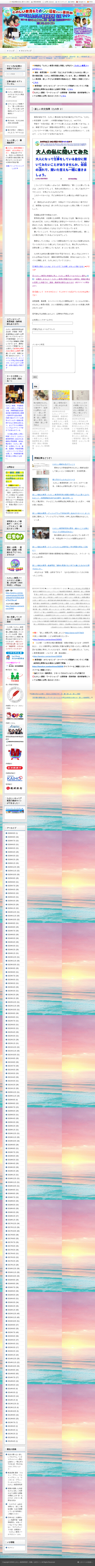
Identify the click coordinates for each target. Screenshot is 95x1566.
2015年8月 (11, 1329)
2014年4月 (11, 1389)
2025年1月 (11, 908)
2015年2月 (11, 1351)
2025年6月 (11, 889)
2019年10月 (12, 1141)
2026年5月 (11, 848)
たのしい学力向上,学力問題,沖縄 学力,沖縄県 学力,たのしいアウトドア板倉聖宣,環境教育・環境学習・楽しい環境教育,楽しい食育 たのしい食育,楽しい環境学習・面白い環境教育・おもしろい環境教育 (61, 591)
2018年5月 (11, 1205)
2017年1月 (11, 1265)
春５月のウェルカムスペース (63, 479)
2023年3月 (11, 991)
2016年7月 (11, 1287)
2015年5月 (11, 1340)
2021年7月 (11, 1066)
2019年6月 (11, 1156)
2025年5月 (11, 893)
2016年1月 (11, 1310)
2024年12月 (12, 912)
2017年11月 (12, 1227)
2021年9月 (11, 1058)
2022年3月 (11, 1036)
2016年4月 (11, 1298)
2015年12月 (12, 1313)
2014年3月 (11, 1392)
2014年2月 (11, 1396)
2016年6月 (11, 1291)
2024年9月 (11, 923)
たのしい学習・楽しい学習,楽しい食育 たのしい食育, (50, 597)
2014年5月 (11, 1385)
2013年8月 (11, 1419)
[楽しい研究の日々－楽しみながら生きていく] (60, 395)
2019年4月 (11, 1163)
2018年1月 (11, 1220)
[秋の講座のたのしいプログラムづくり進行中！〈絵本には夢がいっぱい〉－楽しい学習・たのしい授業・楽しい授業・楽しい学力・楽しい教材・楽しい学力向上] (41, 395)
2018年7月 (11, 1197)
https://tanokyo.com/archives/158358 (47, 656)
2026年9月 (11, 833)
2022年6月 (11, 1025)
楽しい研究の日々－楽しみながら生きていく (60, 405)
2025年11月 (12, 871)
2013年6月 (11, 1426)
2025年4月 (11, 897)
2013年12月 (12, 1404)
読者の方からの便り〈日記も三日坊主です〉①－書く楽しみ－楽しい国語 (55, 694)
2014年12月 (12, 1359)
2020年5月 (11, 1115)
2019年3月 (11, 1167)
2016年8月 (11, 1283)
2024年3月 (11, 946)
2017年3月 (11, 1257)
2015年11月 (12, 1317)
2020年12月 (12, 1092)
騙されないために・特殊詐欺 (80, 627)
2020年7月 (11, 1107)
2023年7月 (11, 976)
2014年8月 (11, 1374)
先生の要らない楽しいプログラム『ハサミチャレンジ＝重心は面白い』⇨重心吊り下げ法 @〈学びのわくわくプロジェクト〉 (15, 1462)
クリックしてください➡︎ (14, 808)
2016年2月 (11, 1306)
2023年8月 (11, 972)
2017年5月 (11, 1250)
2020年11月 (12, 1096)
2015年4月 (11, 1344)
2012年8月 (11, 1437)
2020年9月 (11, 1100)
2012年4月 (11, 1441)
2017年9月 (11, 1235)
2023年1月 (11, 998)
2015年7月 (11, 1332)
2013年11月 (12, 1407)
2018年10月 (12, 1186)
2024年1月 (11, 953)
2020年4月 (11, 1118)
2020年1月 (11, 1130)
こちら (35, 82)
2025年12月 (12, 867)
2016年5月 (11, 1295)
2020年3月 (11, 1122)
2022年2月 (11, 1040)
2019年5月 (11, 1160)
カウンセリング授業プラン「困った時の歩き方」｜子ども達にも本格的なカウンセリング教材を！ (16, 108)
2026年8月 (11, 837)
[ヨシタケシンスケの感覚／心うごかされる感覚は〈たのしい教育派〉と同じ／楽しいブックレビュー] (80, 395)
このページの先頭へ (86, 1562)
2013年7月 (11, 1422)
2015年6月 (11, 1336)
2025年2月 (11, 904)
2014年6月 (11, 1381)
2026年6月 (11, 844)
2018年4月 (11, 1208)
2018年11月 (12, 1182)
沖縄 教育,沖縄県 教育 (50, 621)
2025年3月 (11, 901)
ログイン (11, 1548)
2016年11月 (12, 1272)
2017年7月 (11, 1242)
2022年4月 (11, 1032)
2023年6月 (11, 980)
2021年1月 (11, 1088)
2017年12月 (12, 1223)
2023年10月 (12, 965)
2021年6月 (11, 1070)
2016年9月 (11, 1280)
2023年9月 (11, 968)
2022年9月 (11, 1013)
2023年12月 (12, 957)
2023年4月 (11, 987)
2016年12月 (12, 1268)
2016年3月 (11, 1302)
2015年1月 (11, 1355)
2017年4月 (11, 1253)
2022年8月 (11, 1017)
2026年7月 (11, 841)
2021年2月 (11, 1085)
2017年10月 (12, 1231)
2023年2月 (11, 995)
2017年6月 (11, 1246)
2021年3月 (11, 1081)
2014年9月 (11, 1370)
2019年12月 (12, 1133)
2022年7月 (11, 1021)
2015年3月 (11, 1347)
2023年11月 (12, 961)
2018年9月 (11, 1190)
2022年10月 (12, 1010)
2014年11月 (12, 1362)
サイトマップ (26, 51)
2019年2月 (11, 1171)
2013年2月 (11, 1434)
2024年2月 (11, 950)
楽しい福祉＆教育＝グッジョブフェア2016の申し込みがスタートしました (61, 513)
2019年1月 (11, 1175)
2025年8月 (11, 882)
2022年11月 (12, 1006)
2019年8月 (11, 1148)
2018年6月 (11, 1201)
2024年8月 (11, 927)
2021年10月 (12, 1055)
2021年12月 (12, 1047)
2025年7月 (11, 886)
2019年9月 (11, 1145)
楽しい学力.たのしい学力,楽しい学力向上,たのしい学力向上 (65, 606)
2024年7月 (11, 931)
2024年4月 (11, 942)
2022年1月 (11, 1043)
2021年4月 (11, 1077)
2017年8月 (11, 1238)
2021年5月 (11, 1073)
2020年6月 (11, 1111)
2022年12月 (12, 1002)
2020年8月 (11, 1103)
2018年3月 (11, 1212)
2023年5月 (11, 983)
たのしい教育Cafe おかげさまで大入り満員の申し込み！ (16, 94)
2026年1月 (11, 863)
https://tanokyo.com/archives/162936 (47, 666)
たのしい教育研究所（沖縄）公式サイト (27, 1562)
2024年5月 (11, 938)
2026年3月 (11, 856)
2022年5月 (11, 1028)
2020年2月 (11, 1126)
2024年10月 (12, 920)
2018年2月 (11, 1216)
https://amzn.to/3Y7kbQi (74, 633)
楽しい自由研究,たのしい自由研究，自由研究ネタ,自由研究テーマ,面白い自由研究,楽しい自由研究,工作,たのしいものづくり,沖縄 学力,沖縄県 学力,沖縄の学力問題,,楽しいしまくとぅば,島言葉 (61, 615)
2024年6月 (11, 935)
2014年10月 (12, 1366)
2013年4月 (11, 1430)
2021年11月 (12, 1051)
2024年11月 (12, 916)
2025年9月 (11, 878)
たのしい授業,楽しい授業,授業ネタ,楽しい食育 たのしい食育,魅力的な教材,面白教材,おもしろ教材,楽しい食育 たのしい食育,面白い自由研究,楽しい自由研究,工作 (61, 600)
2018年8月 (11, 1193)
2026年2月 (11, 859)
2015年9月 (11, 1325)
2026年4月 (11, 852)
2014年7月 (11, 1377)
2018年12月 (12, 1178)
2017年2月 (11, 1261)
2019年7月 (11, 1152)
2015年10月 (12, 1321)
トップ (11, 51)
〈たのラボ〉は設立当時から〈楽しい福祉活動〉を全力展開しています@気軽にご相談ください (15, 1509)
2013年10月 (12, 1411)
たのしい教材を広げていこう (63, 464)
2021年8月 (11, 1062)
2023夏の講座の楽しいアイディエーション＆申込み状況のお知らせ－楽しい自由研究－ (62, 697)
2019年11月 (12, 1137)
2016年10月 (12, 1276)
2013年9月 (11, 1415)
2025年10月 (12, 874)
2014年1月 (11, 1400)
